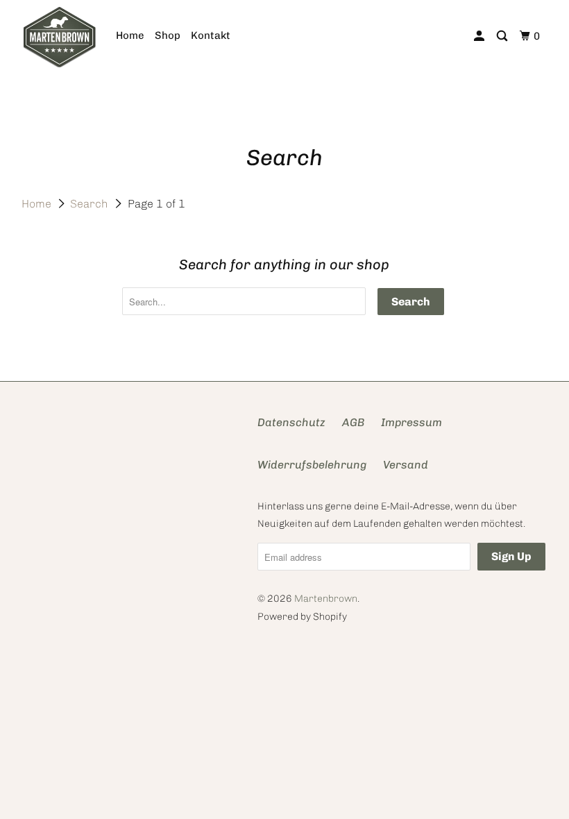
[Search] (503, 36)
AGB (353, 422)
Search (89, 203)
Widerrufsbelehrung (311, 464)
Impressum (411, 422)
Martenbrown (325, 599)
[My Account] (480, 36)
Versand (405, 464)
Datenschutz (291, 422)
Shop (167, 35)
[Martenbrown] (60, 36)
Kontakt (210, 35)
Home (130, 35)
